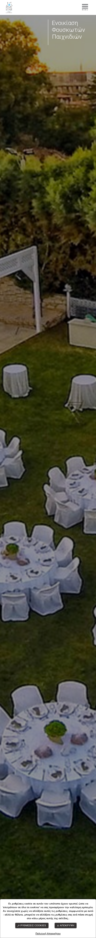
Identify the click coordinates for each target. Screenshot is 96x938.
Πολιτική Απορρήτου (48, 933)
